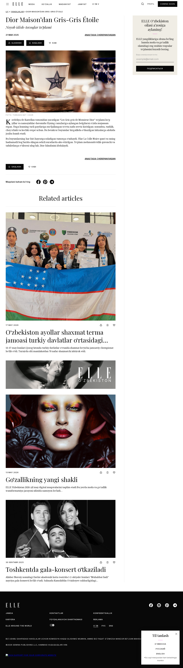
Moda (32, 4)
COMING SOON (167, 4)
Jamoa (9, 613)
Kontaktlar (56, 613)
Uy (7, 12)
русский (160, 649)
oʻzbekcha (160, 644)
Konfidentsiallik (102, 613)
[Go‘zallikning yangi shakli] (61, 431)
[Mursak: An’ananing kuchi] (61, 374)
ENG (111, 626)
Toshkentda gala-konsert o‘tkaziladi (56, 569)
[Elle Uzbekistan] (18, 4)
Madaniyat (65, 4)
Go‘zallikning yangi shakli (42, 479)
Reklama (98, 619)
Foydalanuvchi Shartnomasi (66, 619)
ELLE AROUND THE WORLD (19, 626)
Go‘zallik (47, 4)
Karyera (10, 619)
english (160, 654)
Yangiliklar (17, 12)
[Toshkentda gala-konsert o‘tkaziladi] (61, 529)
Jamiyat (82, 4)
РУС (104, 626)
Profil (150, 4)
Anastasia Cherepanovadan (100, 35)
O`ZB (95, 626)
